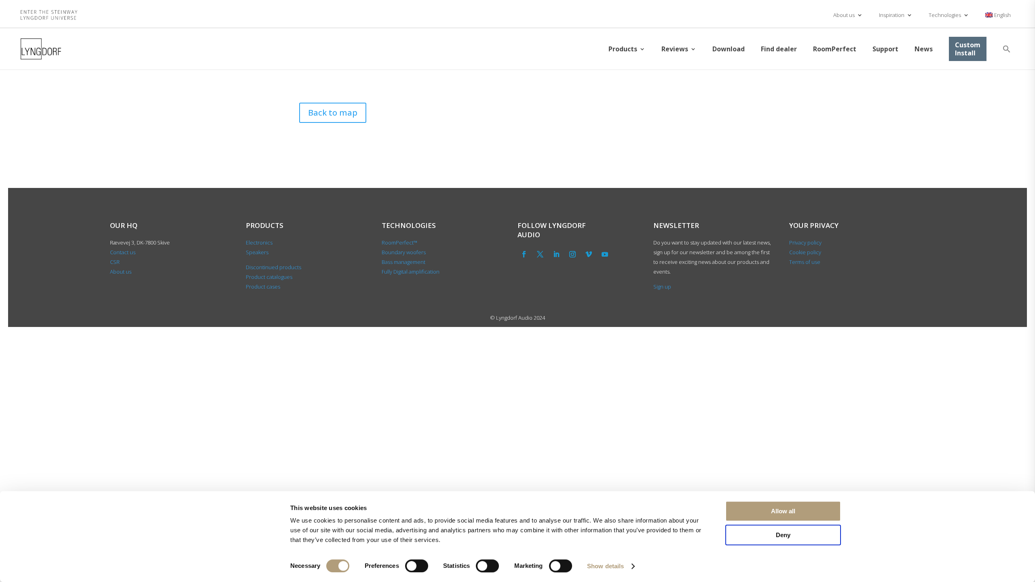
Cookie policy (805, 252)
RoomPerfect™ (399, 242)
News (924, 48)
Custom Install (967, 48)
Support (885, 48)
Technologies (945, 15)
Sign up (662, 286)
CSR (115, 262)
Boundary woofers (404, 252)
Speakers (257, 252)
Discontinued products (273, 267)
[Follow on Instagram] (572, 254)
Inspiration (891, 15)
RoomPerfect (834, 48)
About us (844, 15)
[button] (1007, 48)
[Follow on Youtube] (604, 254)
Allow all (783, 511)
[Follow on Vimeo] (588, 254)
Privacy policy (805, 242)
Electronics (259, 242)
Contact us (122, 252)
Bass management (403, 262)
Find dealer (779, 48)
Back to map (332, 112)
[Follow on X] (540, 254)
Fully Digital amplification (410, 271)
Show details (605, 566)
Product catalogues (269, 276)
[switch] (416, 565)
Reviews (674, 48)
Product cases (263, 286)
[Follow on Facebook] (524, 254)
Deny (783, 534)
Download (728, 48)
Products (622, 48)
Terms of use (804, 262)
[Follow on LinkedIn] (556, 254)
